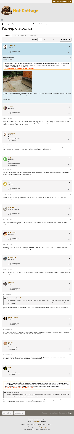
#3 (70, 144)
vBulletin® (37, 421)
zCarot (35, 427)
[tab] (7, 35)
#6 (70, 219)
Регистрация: (11, 51)
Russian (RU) (19, 413)
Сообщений (7, 35)
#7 (70, 244)
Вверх (70, 413)
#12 (70, 379)
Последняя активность (20, 35)
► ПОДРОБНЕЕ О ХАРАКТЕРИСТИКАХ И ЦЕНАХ (20, 68)
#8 (70, 269)
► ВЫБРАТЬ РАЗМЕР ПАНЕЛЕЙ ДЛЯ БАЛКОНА (19, 387)
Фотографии (33, 35)
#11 (70, 354)
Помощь (44, 413)
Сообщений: (11, 53)
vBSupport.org (42, 427)
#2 (70, 118)
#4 (70, 169)
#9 (70, 294)
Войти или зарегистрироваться (61, 1)
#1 (70, 57)
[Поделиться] (69, 52)
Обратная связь (53, 413)
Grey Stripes (7, 413)
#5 (70, 194)
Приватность (63, 413)
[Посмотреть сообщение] (20, 298)
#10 (70, 329)
